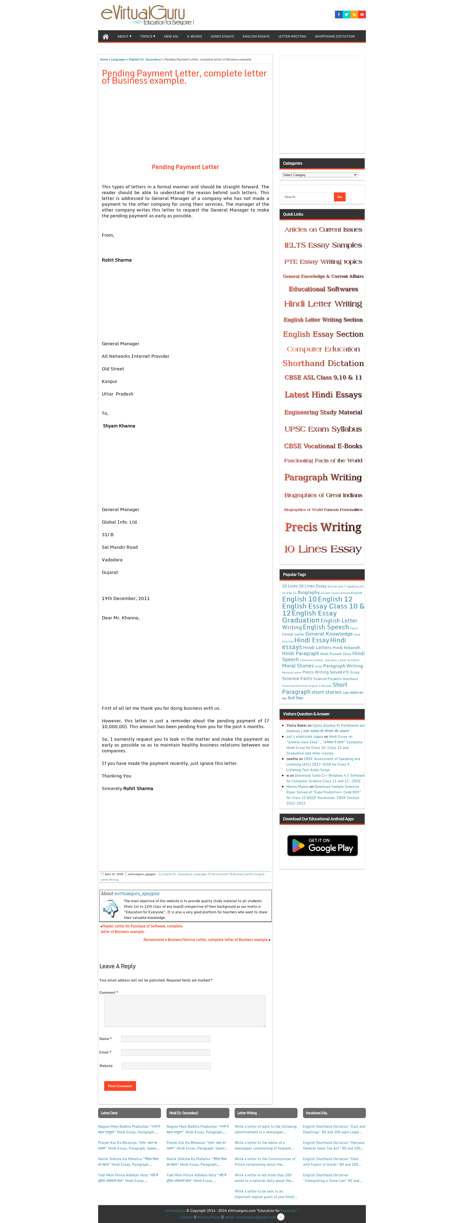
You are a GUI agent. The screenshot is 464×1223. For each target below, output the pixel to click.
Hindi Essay (311, 640)
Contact (186, 1217)
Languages (118, 59)
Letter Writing (292, 36)
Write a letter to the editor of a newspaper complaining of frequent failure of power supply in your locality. (263, 1145)
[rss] (354, 14)
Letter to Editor (349, 660)
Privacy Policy (208, 1217)
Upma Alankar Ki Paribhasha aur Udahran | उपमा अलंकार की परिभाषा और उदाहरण (325, 728)
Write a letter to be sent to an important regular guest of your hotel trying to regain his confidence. (264, 1194)
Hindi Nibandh (346, 647)
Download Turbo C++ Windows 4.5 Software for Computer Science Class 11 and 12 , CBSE (325, 778)
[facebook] (339, 14)
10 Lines (290, 586)
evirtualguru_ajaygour (137, 893)
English (356, 592)
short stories (326, 692)
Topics (146, 36)
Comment (108, 992)
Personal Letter (291, 672)
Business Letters (243, 874)
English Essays (256, 36)
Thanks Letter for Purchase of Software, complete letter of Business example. (141, 928)
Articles (333, 586)
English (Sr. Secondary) (145, 59)
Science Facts (297, 678)
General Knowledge (329, 634)
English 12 (335, 599)
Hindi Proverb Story (335, 654)
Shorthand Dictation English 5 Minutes (307, 686)
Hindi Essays (222, 36)
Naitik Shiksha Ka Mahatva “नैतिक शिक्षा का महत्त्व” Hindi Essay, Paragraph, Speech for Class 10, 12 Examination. (128, 1161)
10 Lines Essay (313, 585)
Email (105, 1052)
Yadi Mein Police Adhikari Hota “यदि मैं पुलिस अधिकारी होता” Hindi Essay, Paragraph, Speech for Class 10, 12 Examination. (128, 1177)
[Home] (105, 36)
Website (106, 1066)
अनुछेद (345, 692)
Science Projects (327, 678)
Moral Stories (298, 665)
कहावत (354, 692)
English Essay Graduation (309, 616)
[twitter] (346, 14)
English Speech (326, 627)
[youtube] (362, 14)
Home (104, 59)
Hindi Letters (317, 647)
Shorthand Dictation (335, 36)
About (123, 36)
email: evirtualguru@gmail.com (250, 1217)
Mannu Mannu (297, 786)
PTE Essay (351, 672)
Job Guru (331, 660)
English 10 (299, 598)
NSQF (318, 666)
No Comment (220, 874)
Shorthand (350, 678)
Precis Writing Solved (322, 672)
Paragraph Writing (343, 665)
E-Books (194, 36)
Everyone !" (290, 1210)
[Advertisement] (185, 125)
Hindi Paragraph (300, 653)
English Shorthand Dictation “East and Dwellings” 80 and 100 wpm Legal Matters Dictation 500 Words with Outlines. (334, 1129)
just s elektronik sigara (304, 736)
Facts (354, 628)
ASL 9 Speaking (348, 586)
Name (105, 1038)
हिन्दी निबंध (295, 698)
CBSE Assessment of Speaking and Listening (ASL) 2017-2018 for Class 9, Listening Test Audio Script (323, 764)
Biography (309, 592)
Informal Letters (312, 660)
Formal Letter (293, 634)
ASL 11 (291, 592)
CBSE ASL (171, 36)
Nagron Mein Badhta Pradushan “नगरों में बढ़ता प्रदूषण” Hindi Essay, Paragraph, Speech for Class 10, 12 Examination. (129, 1129)
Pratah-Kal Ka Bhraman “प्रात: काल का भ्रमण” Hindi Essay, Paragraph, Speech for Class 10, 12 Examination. (128, 1145)
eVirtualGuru (175, 1210)
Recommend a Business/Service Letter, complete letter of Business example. (206, 939)
